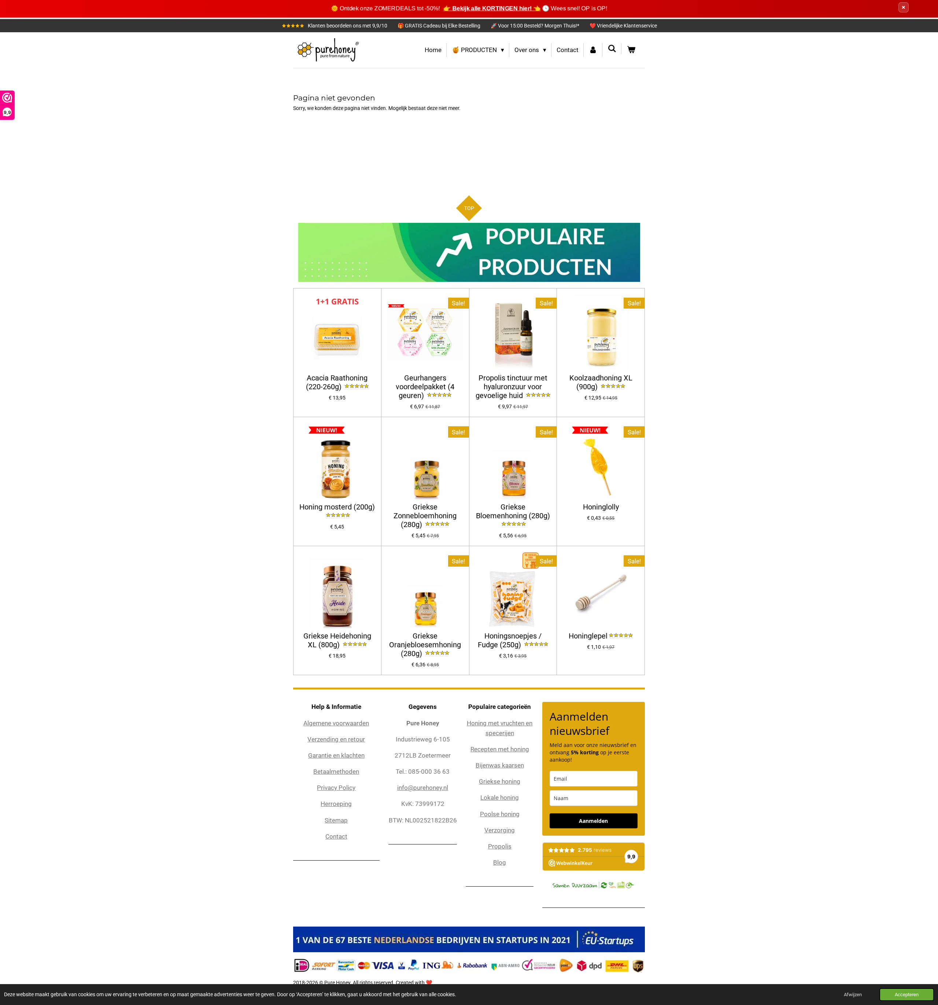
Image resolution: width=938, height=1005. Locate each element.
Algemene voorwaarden (336, 723)
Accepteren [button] (907, 994)
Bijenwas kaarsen (500, 765)
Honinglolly (601, 507)
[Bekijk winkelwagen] (630, 50)
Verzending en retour (336, 739)
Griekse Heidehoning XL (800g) (337, 640)
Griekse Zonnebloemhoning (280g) (425, 516)
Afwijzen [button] (853, 994)
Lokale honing (499, 797)
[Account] (593, 50)
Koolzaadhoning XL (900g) (600, 382)
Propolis (500, 846)
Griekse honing (499, 781)
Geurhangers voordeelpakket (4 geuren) (425, 387)
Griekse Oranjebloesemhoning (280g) (425, 645)
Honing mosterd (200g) (337, 507)
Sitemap (336, 820)
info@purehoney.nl (422, 787)
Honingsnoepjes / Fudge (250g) (510, 640)
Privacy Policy (336, 787)
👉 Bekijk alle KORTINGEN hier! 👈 (492, 8)
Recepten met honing (499, 749)
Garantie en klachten (336, 755)
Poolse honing (500, 814)
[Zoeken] (611, 48)
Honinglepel (588, 636)
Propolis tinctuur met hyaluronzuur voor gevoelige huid (511, 387)
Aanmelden (593, 820)
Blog (499, 862)
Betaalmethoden (336, 771)
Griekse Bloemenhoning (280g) (513, 511)
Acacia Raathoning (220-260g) (337, 382)
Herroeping (336, 803)
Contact (336, 836)
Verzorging (499, 830)
